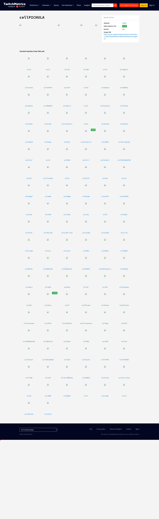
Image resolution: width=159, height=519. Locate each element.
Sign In (151, 5)
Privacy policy (101, 429)
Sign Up (144, 5)
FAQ (91, 429)
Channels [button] (45, 5)
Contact (128, 429)
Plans (79, 5)
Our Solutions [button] (67, 5)
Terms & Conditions (116, 429)
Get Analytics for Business (129, 5)
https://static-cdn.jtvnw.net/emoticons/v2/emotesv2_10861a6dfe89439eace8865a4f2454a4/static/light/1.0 (121, 36)
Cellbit (124, 23)
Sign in (138, 429)
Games (56, 5)
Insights (87, 5)
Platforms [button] (34, 5)
